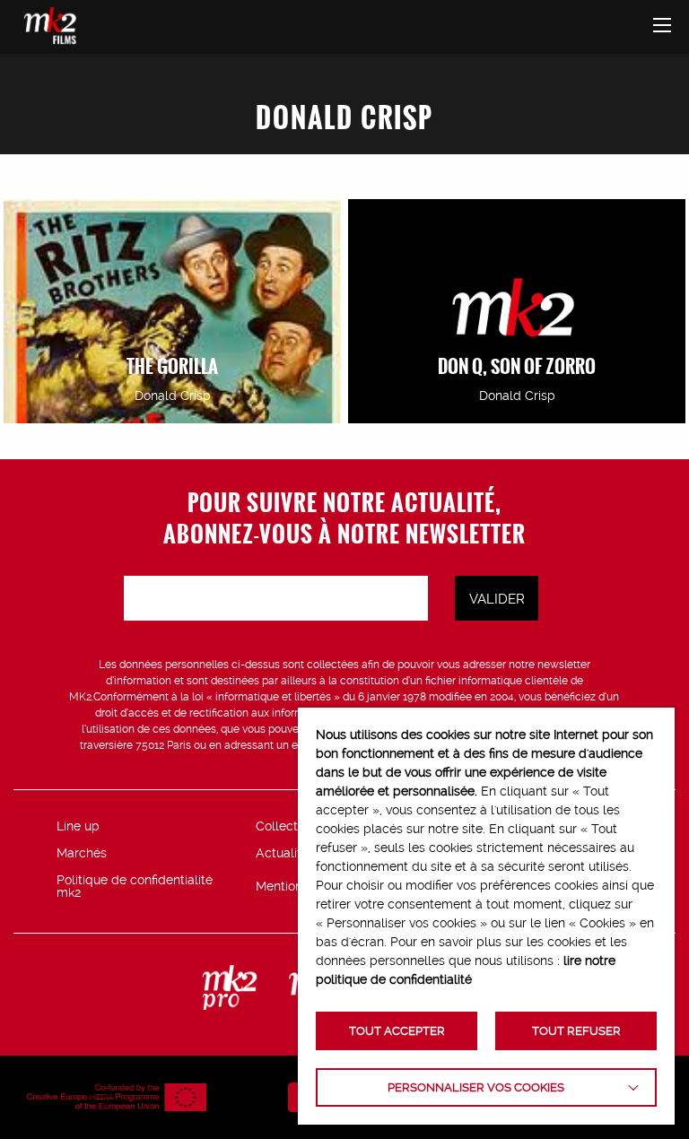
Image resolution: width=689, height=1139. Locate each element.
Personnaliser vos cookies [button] (476, 1087)
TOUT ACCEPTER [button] (397, 1031)
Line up (78, 826)
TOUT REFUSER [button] (576, 1031)
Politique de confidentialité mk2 (135, 886)
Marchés (82, 853)
